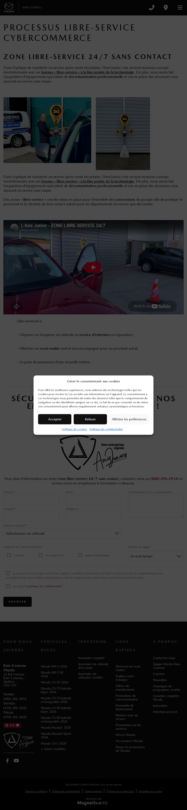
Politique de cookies (74, 429)
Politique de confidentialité (106, 429)
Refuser (90, 419)
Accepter (55, 419)
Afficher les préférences (129, 419)
